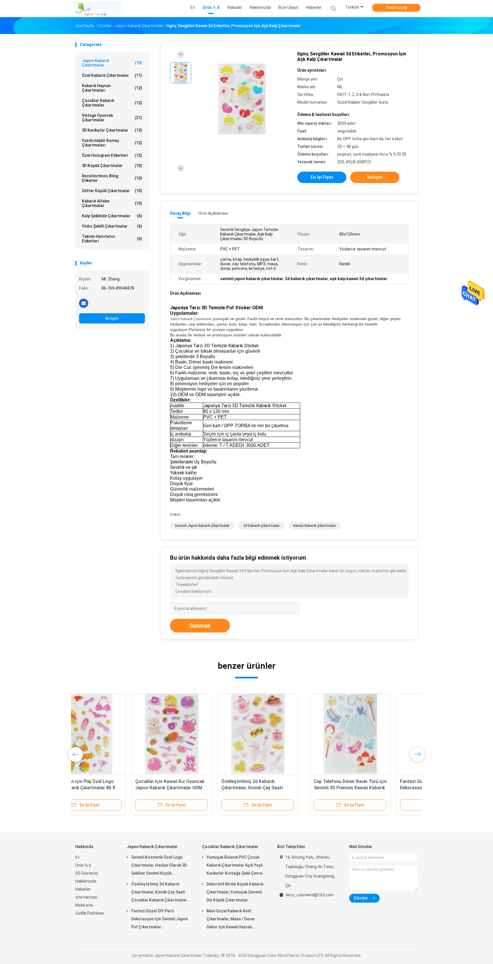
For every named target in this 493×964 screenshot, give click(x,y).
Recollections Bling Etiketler (112, 178)
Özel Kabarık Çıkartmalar (112, 75)
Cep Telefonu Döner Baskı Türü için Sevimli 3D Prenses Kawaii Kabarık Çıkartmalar (115, 788)
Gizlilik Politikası (89, 913)
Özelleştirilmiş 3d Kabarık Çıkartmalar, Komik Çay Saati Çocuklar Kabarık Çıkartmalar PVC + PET (159, 893)
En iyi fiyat (322, 177)
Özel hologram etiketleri (112, 155)
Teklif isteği (396, 7)
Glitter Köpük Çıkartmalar (112, 190)
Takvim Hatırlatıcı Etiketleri (112, 238)
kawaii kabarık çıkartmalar (314, 526)
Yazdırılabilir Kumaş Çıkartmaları (112, 142)
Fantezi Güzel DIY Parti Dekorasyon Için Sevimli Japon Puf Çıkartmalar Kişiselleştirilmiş (201, 788)
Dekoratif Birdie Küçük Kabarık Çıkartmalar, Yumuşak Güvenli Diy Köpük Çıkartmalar (235, 892)
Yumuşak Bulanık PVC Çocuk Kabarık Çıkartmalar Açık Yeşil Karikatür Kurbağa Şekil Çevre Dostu (235, 866)
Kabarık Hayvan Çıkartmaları (112, 88)
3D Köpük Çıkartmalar (112, 165)
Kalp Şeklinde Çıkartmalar (112, 216)
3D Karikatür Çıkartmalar (112, 130)
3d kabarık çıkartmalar (261, 526)
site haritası (86, 897)
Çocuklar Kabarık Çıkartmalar (112, 102)
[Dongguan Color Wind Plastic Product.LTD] (97, 8)
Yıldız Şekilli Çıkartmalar (112, 226)
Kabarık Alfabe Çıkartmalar (112, 203)
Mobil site (84, 905)
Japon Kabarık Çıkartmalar (112, 62)
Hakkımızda (85, 881)
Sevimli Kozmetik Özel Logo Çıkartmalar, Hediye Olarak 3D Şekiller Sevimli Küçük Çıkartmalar (373, 788)
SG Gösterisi (86, 873)
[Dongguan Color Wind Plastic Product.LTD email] (83, 303)
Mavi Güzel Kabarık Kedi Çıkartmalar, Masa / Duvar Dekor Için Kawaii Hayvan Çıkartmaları (231, 920)
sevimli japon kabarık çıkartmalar (202, 526)
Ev (77, 857)
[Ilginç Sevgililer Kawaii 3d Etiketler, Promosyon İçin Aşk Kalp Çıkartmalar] (242, 99)
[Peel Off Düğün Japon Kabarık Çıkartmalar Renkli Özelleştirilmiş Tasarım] (288, 734)
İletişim (112, 318)
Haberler (83, 889)
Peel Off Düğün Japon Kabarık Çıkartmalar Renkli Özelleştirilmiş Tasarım (286, 788)
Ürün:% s (83, 865)
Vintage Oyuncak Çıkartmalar (112, 117)
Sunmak (200, 625)
